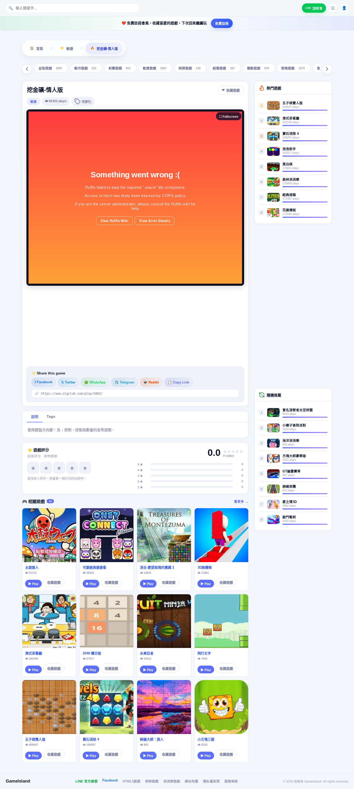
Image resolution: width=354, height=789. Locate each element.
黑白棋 (287, 164)
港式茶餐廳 (33, 653)
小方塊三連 (205, 739)
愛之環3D (289, 502)
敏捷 (33, 102)
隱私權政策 (211, 781)
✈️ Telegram (124, 382)
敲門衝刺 (289, 517)
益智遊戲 (50, 69)
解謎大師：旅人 (152, 739)
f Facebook (43, 382)
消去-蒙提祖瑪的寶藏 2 (157, 567)
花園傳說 (289, 210)
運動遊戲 (258, 69)
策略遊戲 (293, 69)
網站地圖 (191, 781)
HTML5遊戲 (131, 781)
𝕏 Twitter (68, 382)
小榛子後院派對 (294, 425)
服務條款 (231, 781)
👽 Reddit (151, 382)
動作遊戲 (85, 69)
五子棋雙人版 (35, 739)
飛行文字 (204, 653)
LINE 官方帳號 (86, 781)
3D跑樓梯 (204, 567)
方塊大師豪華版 (294, 456)
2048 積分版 (92, 653)
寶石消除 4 (91, 739)
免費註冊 (222, 23)
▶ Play (33, 584)
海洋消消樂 (290, 441)
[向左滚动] (27, 69)
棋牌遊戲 (190, 69)
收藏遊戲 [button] (233, 90)
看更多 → (241, 502)
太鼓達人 (32, 567)
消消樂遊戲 (171, 781)
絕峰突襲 (289, 486)
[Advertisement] (135, 326)
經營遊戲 (224, 69)
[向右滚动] (327, 69)
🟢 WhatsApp (95, 382)
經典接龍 (289, 195)
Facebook (110, 780)
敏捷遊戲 (154, 69)
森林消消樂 (290, 179)
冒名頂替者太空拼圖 (297, 410)
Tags (51, 416)
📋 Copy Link (178, 382)
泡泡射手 (289, 149)
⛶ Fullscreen (228, 116)
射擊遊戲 (120, 69)
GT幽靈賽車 (291, 471)
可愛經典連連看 (94, 567)
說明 (34, 417)
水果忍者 (146, 653)
